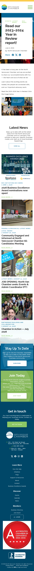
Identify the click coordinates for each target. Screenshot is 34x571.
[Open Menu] (30, 7)
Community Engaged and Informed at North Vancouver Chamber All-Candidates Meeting (15, 239)
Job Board (17, 512)
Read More (6, 197)
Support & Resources (17, 477)
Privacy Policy (10, 565)
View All (17, 146)
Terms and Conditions (22, 565)
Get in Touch (17, 424)
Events (8, 21)
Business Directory (17, 510)
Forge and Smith (22, 567)
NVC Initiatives (8, 183)
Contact (17, 483)
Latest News (15, 21)
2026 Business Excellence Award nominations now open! (16, 190)
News (17, 501)
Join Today (17, 396)
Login (18, 517)
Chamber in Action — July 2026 (15, 330)
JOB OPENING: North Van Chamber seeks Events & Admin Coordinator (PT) (15, 284)
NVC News (24, 21)
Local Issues (7, 231)
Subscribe (17, 363)
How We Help (17, 469)
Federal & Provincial (10, 228)
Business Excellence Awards (17, 486)
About (17, 480)
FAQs (17, 474)
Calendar (17, 498)
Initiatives (17, 472)
